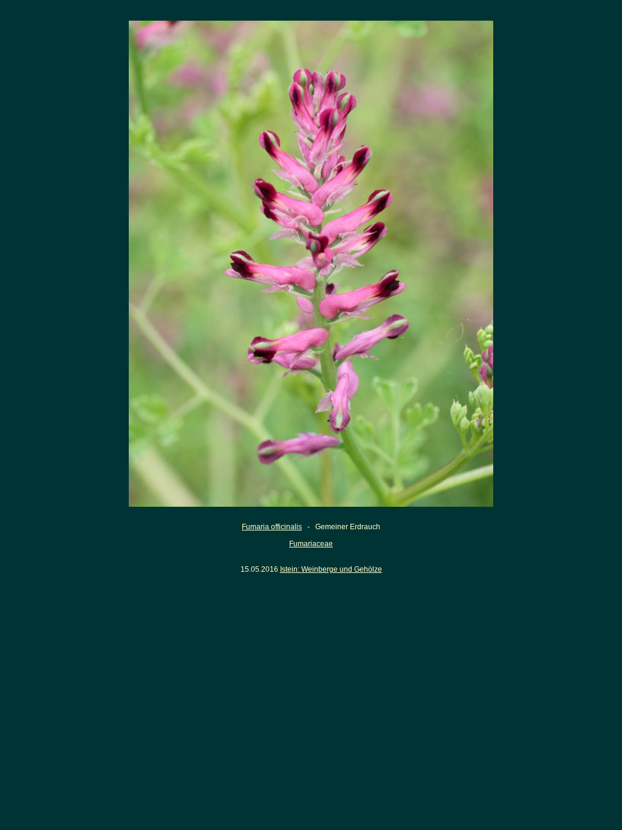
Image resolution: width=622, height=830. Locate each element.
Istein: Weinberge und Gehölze (331, 569)
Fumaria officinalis (272, 527)
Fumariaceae (311, 544)
